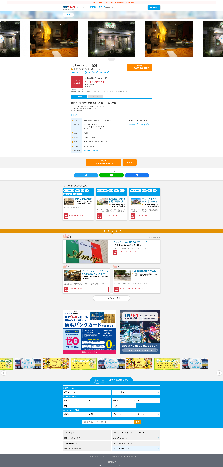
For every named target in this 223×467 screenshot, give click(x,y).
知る (87, 190)
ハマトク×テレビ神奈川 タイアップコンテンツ (129, 432)
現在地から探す (69, 392)
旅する (116, 190)
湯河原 (88, 73)
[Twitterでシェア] (86, 175)
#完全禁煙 (132, 125)
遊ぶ (82, 190)
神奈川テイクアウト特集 (72, 448)
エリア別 (92, 414)
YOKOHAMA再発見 (71, 443)
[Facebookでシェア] (137, 175)
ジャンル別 (117, 414)
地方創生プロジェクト (121, 438)
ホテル (122, 190)
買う (65, 406)
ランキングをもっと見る (111, 298)
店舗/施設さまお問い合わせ (123, 443)
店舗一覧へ (69, 15)
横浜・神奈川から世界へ (72, 438)
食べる (95, 73)
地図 (130, 162)
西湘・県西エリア (77, 73)
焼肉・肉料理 (104, 73)
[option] (111, 39)
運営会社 (133, 457)
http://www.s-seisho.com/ (91, 151)
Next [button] (221, 39)
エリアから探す (118, 392)
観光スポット (67, 194)
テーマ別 (141, 414)
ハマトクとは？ (69, 432)
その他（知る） (77, 194)
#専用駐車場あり (142, 125)
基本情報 (79, 97)
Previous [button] (2, 39)
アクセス (95, 97)
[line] (111, 175)
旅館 (155, 190)
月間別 (66, 414)
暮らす (115, 406)
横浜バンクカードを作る (122, 448)
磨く (139, 400)
